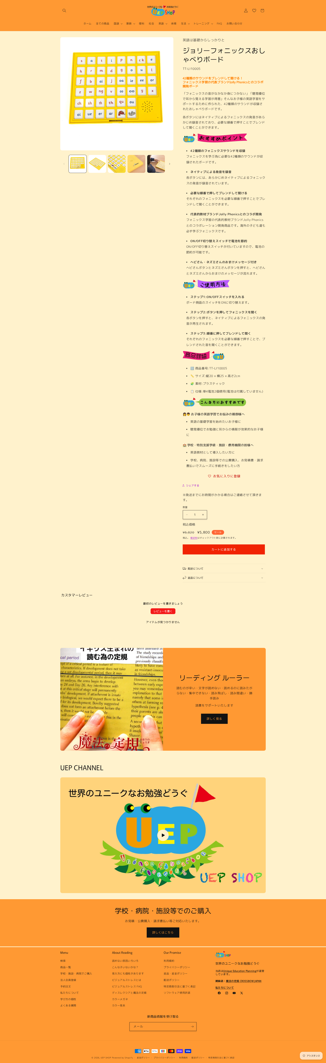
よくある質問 (68, 1005)
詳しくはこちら (163, 932)
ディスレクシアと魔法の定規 (129, 993)
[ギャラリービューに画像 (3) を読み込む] (117, 164)
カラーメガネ (120, 999)
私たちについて (69, 993)
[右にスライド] (169, 164)
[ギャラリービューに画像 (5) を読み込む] (156, 164)
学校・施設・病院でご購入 (76, 973)
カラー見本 (118, 1005)
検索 (63, 961)
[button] (64, 10)
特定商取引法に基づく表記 (180, 986)
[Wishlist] (254, 10)
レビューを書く (163, 611)
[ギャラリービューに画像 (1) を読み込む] (78, 164)
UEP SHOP (106, 1057)
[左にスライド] (64, 164)
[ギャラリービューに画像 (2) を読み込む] (97, 164)
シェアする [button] (192, 485)
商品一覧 (65, 967)
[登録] (192, 1026)
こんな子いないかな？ (125, 967)
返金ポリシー (143, 1057)
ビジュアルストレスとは (126, 980)
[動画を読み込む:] (163, 835)
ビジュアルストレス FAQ (127, 986)
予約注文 (65, 986)
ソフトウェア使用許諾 (177, 993)
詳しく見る (214, 719)
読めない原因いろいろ (125, 961)
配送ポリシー (172, 980)
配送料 (194, 537)
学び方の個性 (68, 999)
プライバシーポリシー (177, 967)
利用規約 (169, 961)
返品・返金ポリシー (176, 973)
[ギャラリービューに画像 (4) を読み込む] (136, 164)
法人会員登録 (68, 980)
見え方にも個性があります (128, 973)
